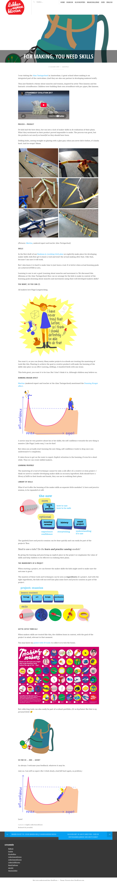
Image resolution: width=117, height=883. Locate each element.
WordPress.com (79, 880)
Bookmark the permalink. (25, 827)
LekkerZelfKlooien (14, 862)
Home (63, 2)
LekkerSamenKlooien (36, 825)
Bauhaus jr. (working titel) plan (50, 254)
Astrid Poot (65, 67)
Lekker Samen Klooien (14, 4)
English (109, 2)
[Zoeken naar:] (44, 2)
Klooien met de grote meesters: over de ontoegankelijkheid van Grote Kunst (83, 835)
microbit (10, 868)
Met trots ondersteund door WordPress (45, 880)
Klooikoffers (80, 2)
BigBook (70, 2)
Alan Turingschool (40, 75)
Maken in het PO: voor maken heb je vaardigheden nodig (34, 834)
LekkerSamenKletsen (14, 857)
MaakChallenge (93, 2)
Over (103, 2)
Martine (29, 243)
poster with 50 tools (42, 642)
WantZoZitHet (12, 871)
